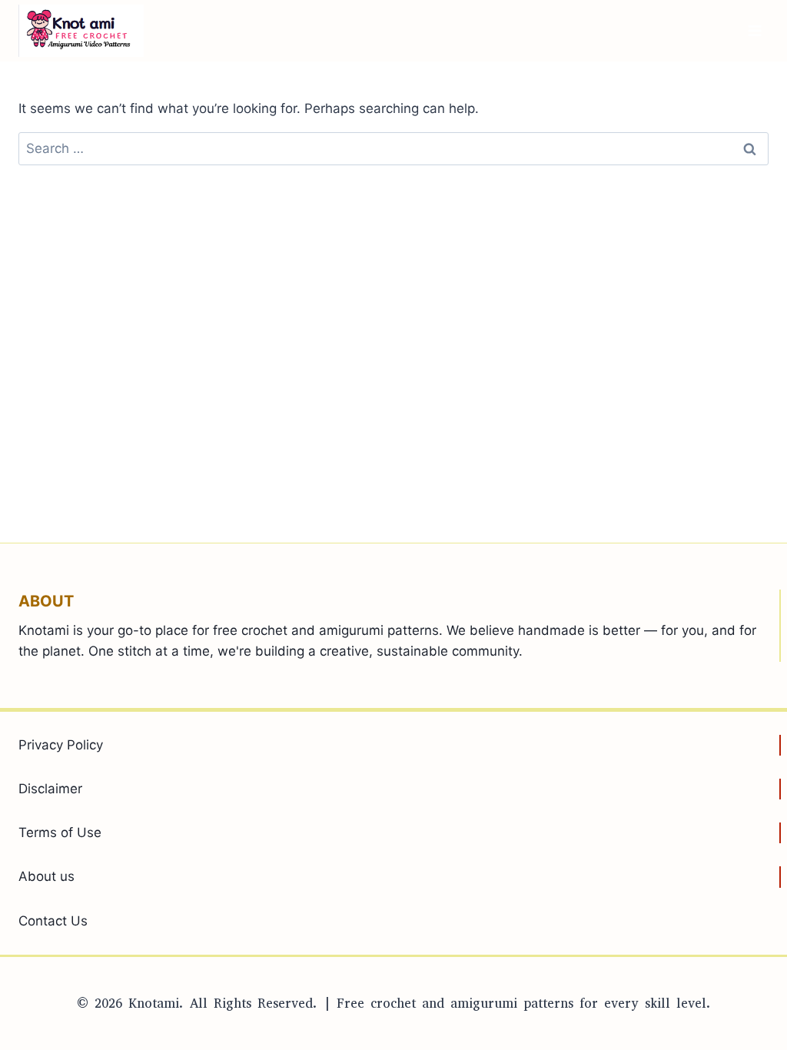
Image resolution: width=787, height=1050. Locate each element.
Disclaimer (50, 788)
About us (46, 876)
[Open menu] (754, 30)
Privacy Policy (60, 745)
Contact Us (53, 921)
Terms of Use (59, 832)
